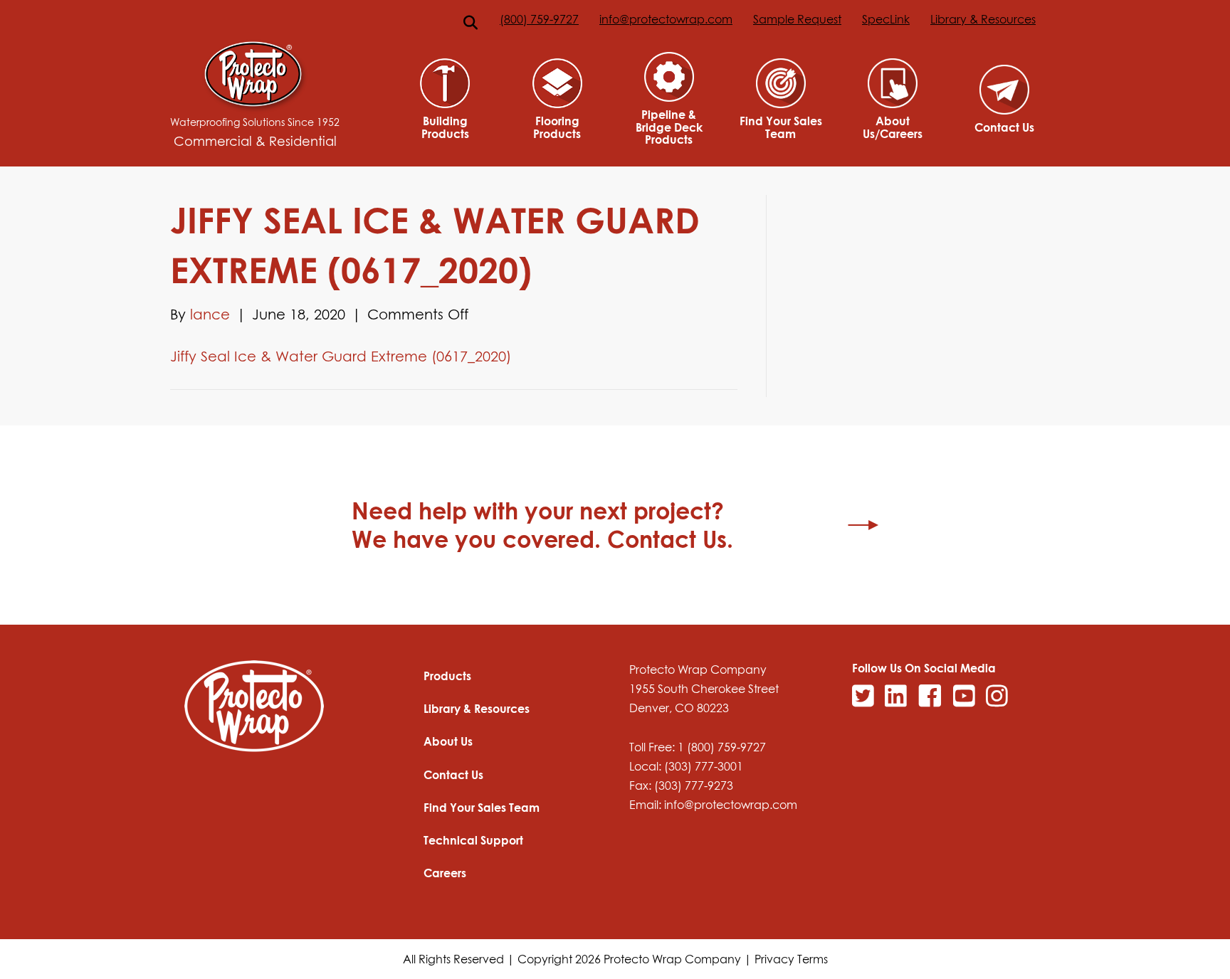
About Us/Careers (892, 127)
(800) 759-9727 (539, 19)
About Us (448, 741)
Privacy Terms (791, 959)
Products (447, 676)
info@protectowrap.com (665, 19)
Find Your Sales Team (781, 127)
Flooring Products (557, 127)
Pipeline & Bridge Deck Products (669, 127)
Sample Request (797, 19)
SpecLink (886, 19)
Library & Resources (983, 19)
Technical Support (473, 840)
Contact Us (1004, 127)
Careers (445, 873)
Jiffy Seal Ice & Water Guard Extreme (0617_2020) (340, 355)
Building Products (445, 127)
